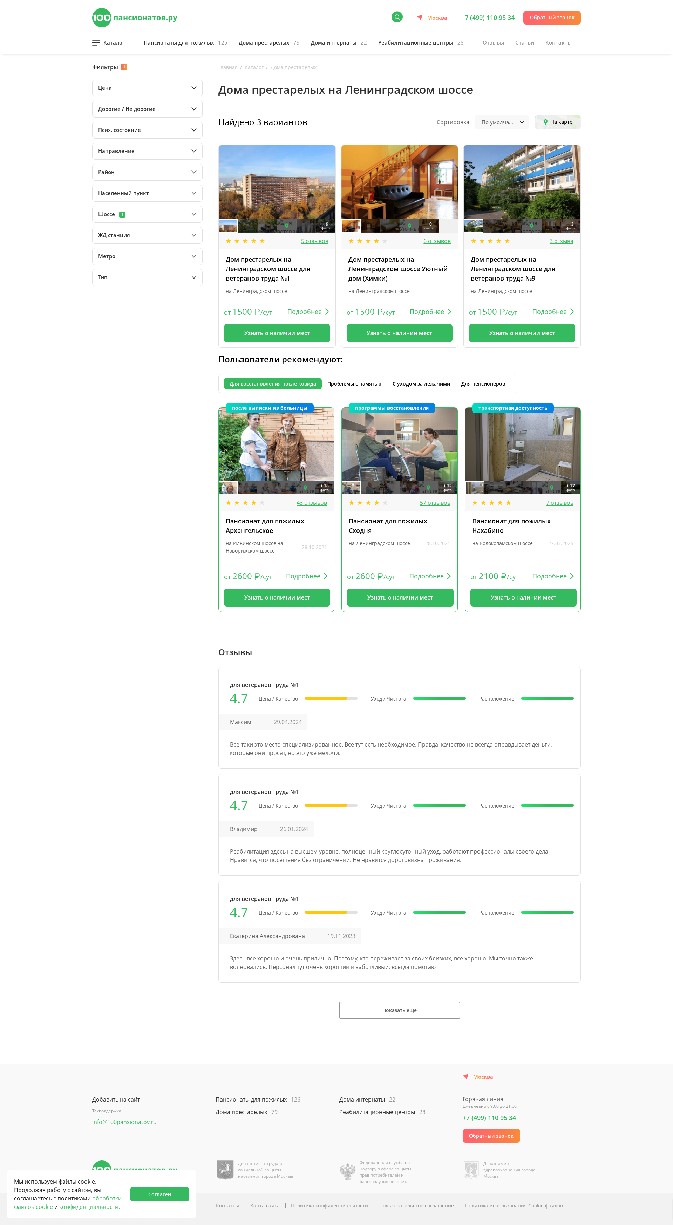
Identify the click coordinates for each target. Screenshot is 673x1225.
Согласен (159, 1194)
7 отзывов (559, 503)
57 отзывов (435, 503)
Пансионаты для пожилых (185, 42)
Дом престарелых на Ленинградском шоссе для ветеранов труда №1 (268, 268)
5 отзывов (314, 241)
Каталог (114, 42)
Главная (228, 67)
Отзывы (493, 42)
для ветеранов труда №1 (264, 685)
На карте (561, 121)
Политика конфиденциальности (329, 1205)
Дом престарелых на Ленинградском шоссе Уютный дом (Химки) (398, 268)
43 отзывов (312, 503)
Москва (437, 17)
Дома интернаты (339, 42)
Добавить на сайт (116, 1099)
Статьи (524, 42)
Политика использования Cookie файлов (514, 1205)
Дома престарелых (269, 42)
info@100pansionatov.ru (124, 1122)
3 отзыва (561, 241)
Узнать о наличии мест (277, 333)
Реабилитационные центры (421, 42)
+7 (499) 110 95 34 (488, 17)
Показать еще (399, 1010)
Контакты (558, 42)
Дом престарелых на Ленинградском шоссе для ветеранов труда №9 (513, 268)
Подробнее (304, 311)
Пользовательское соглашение (416, 1205)
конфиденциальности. (89, 1207)
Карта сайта (265, 1205)
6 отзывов (437, 241)
